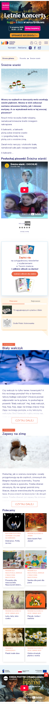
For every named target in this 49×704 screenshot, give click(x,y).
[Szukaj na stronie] (35, 43)
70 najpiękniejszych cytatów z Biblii (27, 310)
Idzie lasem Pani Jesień (34, 539)
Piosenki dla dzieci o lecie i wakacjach (13, 612)
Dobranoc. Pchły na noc (12, 542)
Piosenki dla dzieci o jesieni (35, 535)
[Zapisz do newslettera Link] (39, 48)
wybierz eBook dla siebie (25, 274)
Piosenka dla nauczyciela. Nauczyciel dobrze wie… (13, 583)
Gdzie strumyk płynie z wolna (33, 654)
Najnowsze (35, 301)
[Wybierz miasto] (40, 43)
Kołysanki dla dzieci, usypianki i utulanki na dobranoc (13, 536)
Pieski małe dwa (12, 653)
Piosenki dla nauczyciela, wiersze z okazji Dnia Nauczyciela (13, 574)
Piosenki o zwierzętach (10, 649)
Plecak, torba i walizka (33, 617)
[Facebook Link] (35, 48)
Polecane (13, 301)
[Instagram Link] (30, 48)
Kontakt (12, 47)
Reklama (22, 47)
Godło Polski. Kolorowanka (23, 323)
